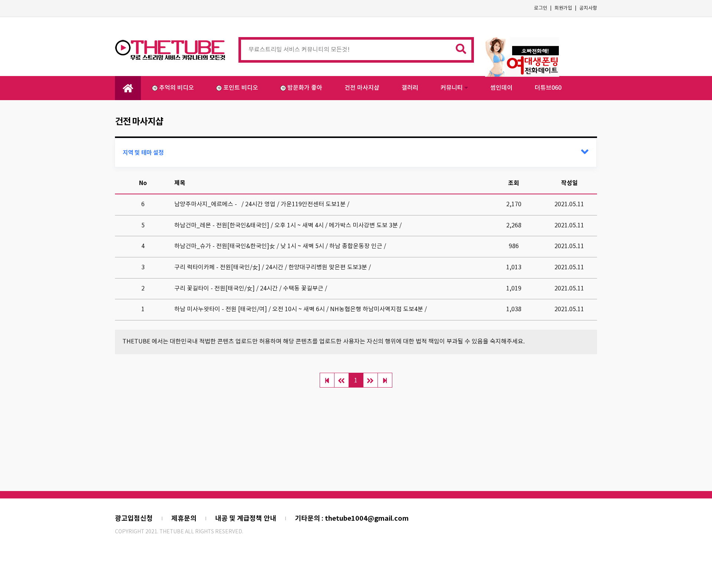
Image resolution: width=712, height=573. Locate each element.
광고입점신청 (134, 518)
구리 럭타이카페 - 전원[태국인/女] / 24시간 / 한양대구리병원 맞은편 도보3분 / (272, 267)
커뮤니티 (452, 88)
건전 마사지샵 (362, 88)
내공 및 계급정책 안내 (245, 518)
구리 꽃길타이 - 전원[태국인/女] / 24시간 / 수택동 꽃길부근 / (250, 288)
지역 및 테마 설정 (143, 152)
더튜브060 (548, 88)
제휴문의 (184, 518)
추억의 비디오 (176, 88)
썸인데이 (501, 88)
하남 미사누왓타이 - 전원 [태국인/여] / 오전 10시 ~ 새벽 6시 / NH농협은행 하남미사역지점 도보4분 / (300, 309)
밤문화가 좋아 (304, 88)
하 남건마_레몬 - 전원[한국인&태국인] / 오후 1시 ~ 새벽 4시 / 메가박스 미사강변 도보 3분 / (288, 225)
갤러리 (410, 88)
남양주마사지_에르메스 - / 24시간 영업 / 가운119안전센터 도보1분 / (261, 204)
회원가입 (563, 8)
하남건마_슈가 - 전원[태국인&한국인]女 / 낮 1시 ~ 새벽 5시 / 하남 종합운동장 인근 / (280, 246)
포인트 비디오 (240, 88)
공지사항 (588, 8)
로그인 (540, 8)
